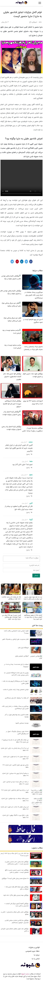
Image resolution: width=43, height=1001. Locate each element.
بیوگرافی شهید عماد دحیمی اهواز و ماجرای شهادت (33, 375)
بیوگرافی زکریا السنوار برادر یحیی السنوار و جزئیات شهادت (11, 428)
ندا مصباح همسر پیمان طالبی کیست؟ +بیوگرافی (15, 878)
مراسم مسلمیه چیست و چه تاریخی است (12, 346)
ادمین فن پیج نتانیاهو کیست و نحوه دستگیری (33, 320)
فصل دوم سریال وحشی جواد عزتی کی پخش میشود (12, 319)
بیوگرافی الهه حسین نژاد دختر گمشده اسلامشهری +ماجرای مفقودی (12, 377)
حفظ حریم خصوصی (33, 951)
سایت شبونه (25, 974)
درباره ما (37, 955)
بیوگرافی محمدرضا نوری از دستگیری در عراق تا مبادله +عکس (32, 429)
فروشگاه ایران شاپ (23, 648)
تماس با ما (36, 958)
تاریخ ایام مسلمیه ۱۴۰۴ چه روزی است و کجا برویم (33, 402)
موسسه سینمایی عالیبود (21, 723)
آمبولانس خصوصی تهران (21, 656)
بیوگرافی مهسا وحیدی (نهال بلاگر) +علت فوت (15, 895)
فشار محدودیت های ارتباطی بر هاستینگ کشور (15, 639)
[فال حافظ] (25, 833)
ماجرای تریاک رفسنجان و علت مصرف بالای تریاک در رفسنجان (33, 348)
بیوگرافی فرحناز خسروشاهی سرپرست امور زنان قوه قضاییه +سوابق (12, 404)
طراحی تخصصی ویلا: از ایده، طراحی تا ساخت (15, 690)
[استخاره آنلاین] (25, 843)
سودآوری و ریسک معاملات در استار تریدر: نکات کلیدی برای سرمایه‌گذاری (34, 295)
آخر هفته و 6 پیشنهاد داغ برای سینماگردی (16, 698)
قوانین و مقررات (34, 947)
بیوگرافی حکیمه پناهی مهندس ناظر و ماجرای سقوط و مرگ (10, 292)
